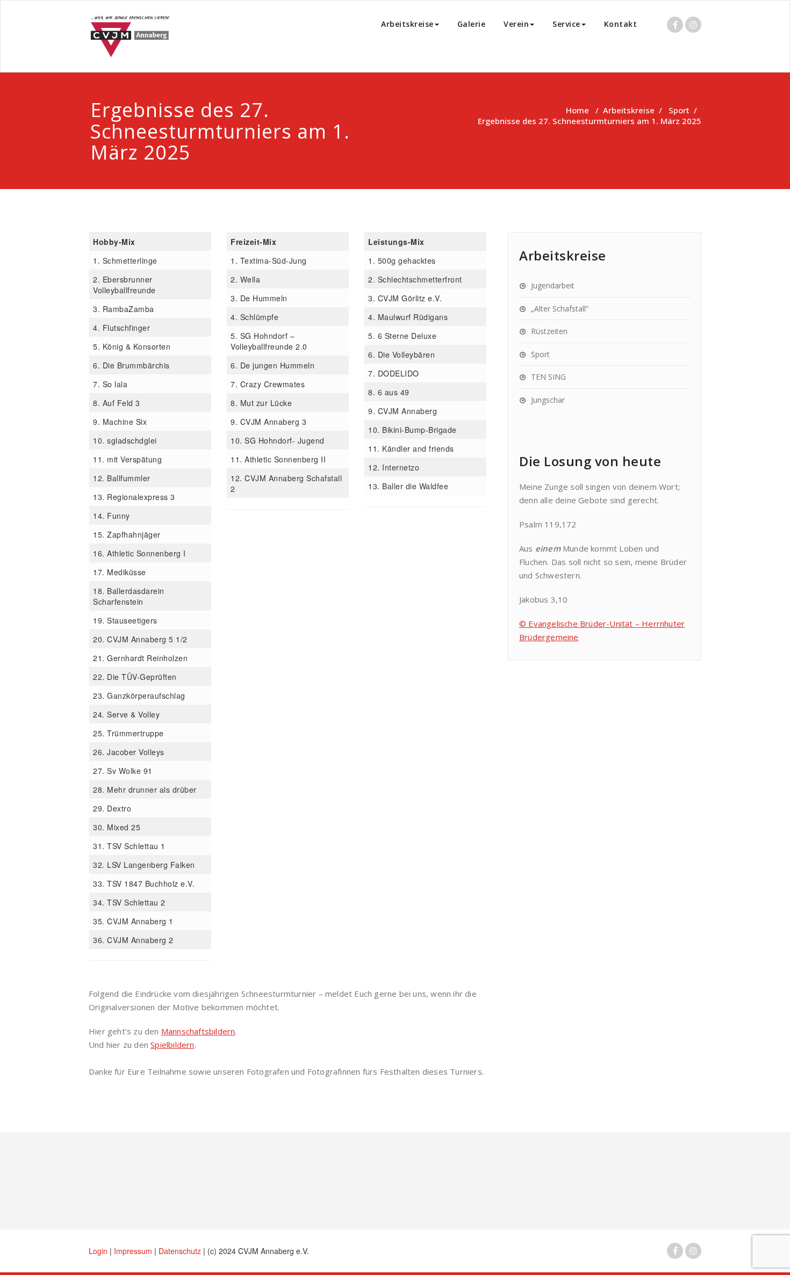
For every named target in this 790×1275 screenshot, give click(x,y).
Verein (516, 24)
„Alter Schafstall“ (559, 308)
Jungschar (548, 400)
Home (577, 110)
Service (566, 24)
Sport (679, 110)
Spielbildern (172, 1044)
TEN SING (548, 377)
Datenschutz (181, 1250)
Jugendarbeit (552, 285)
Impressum (134, 1250)
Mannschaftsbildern (198, 1031)
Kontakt (620, 24)
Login (98, 1250)
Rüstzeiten (549, 331)
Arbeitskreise (407, 24)
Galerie (471, 24)
